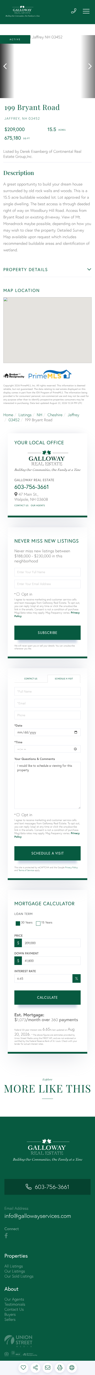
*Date (18, 725)
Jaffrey (73, 414)
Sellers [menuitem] (9, 1319)
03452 (14, 419)
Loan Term (23, 914)
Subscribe (47, 632)
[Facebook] (6, 1236)
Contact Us (21, 505)
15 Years (46, 922)
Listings (25, 414)
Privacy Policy (71, 867)
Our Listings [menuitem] (14, 1271)
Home (8, 414)
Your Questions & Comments (34, 759)
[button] (7, 66)
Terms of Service (26, 870)
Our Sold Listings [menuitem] (19, 1276)
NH (39, 414)
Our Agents (38, 505)
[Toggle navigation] (86, 11)
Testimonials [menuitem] (14, 1304)
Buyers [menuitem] (10, 1314)
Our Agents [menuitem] (14, 1299)
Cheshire (55, 414)
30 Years (26, 922)
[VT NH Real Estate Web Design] (47, 1341)
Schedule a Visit (64, 678)
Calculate (47, 997)
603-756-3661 (31, 487)
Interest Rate (25, 971)
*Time (18, 742)
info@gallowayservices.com (37, 1215)
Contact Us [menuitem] (14, 1309)
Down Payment (26, 953)
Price (18, 936)
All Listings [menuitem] (13, 1266)
